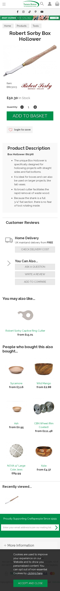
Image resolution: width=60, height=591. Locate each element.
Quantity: (12, 107)
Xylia (43, 465)
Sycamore (16, 383)
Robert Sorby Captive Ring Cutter (25, 330)
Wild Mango (43, 383)
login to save (22, 129)
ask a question (35, 266)
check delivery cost (35, 249)
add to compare (35, 281)
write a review (35, 274)
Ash (16, 423)
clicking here (34, 573)
